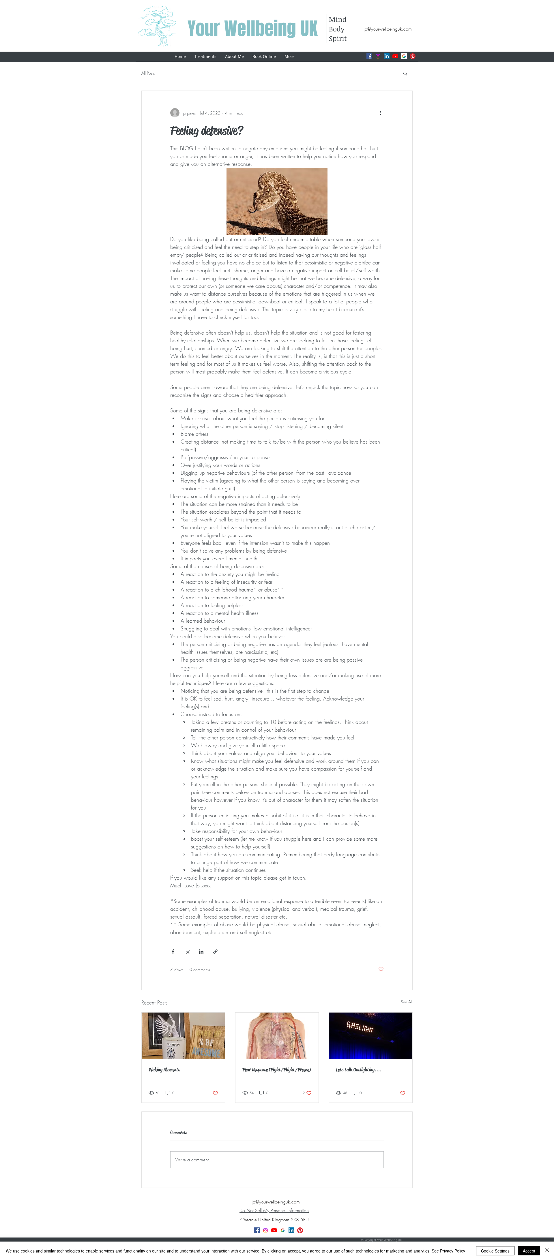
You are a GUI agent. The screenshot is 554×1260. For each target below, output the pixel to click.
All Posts (148, 73)
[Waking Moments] (183, 1036)
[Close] (547, 1250)
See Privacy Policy (448, 1251)
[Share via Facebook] (173, 951)
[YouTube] (395, 56)
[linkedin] (387, 56)
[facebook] (369, 56)
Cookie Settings (495, 1251)
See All (407, 1001)
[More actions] (380, 112)
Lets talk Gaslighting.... (358, 1069)
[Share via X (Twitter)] (187, 951)
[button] (405, 73)
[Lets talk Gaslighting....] (370, 1036)
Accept (529, 1251)
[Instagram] (378, 56)
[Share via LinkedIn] (201, 951)
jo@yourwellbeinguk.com (388, 29)
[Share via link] (215, 951)
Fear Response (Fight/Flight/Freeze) (276, 1069)
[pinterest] (412, 56)
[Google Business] (404, 56)
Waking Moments (164, 1069)
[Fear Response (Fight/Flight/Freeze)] (277, 1036)
